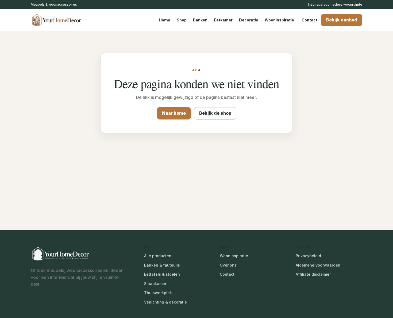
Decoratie (248, 20)
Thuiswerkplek (158, 292)
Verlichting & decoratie (165, 302)
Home (164, 20)
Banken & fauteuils (162, 265)
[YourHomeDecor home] (61, 20)
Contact (309, 20)
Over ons (228, 265)
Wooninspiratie (279, 20)
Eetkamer (223, 20)
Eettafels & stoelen (162, 274)
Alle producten (157, 255)
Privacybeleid (308, 255)
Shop (182, 20)
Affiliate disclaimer (313, 274)
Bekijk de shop (215, 113)
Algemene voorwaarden (318, 265)
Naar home (174, 113)
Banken (200, 20)
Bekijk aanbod (341, 20)
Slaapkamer (155, 283)
